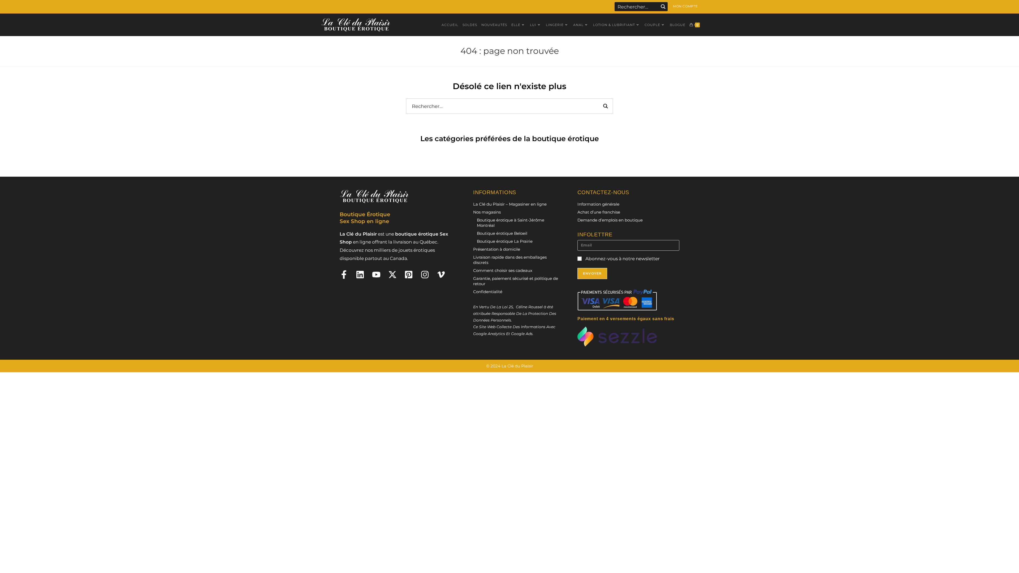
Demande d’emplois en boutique (610, 220)
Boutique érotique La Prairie (505, 241)
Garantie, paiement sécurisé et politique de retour (515, 281)
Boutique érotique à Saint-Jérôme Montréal (510, 223)
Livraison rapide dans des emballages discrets (510, 260)
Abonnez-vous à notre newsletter (622, 258)
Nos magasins (487, 212)
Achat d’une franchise (598, 212)
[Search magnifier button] (663, 6)
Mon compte (685, 6)
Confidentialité (487, 291)
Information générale (598, 204)
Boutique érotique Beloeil (502, 233)
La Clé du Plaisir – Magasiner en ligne (510, 204)
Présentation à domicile (496, 249)
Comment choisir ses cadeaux (502, 270)
